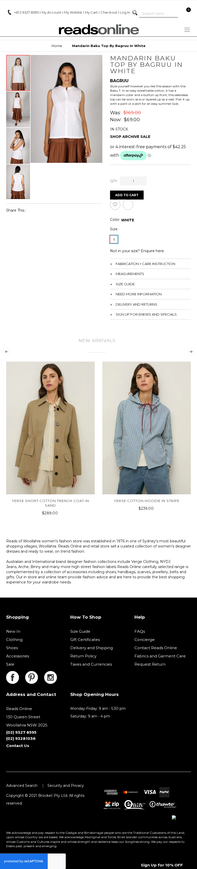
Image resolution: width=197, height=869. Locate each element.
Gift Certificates (85, 639)
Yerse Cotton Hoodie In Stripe (147, 501)
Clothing (14, 639)
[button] (18, 109)
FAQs (139, 631)
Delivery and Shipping (91, 647)
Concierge (144, 639)
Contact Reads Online (155, 647)
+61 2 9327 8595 (26, 12)
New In (13, 631)
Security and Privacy (65, 785)
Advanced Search (21, 785)
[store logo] (98, 29)
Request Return (149, 664)
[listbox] (127, 220)
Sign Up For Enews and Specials (146, 314)
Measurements (130, 274)
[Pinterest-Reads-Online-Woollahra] (34, 674)
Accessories (17, 656)
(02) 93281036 (21, 738)
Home (57, 46)
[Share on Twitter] (42, 210)
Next (190, 351)
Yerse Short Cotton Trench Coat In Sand (50, 503)
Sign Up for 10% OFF (162, 865)
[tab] (150, 264)
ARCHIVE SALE (136, 136)
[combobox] (158, 13)
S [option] (114, 239)
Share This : (16, 210)
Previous (6, 351)
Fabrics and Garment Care (160, 656)
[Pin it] (51, 210)
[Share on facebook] (33, 210)
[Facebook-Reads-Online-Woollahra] (15, 674)
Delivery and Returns (136, 304)
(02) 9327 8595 (21, 732)
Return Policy (83, 656)
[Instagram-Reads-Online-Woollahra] (50, 674)
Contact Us (17, 745)
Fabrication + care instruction (145, 264)
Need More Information (139, 294)
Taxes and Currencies (91, 664)
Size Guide (125, 284)
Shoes (12, 647)
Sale (10, 664)
